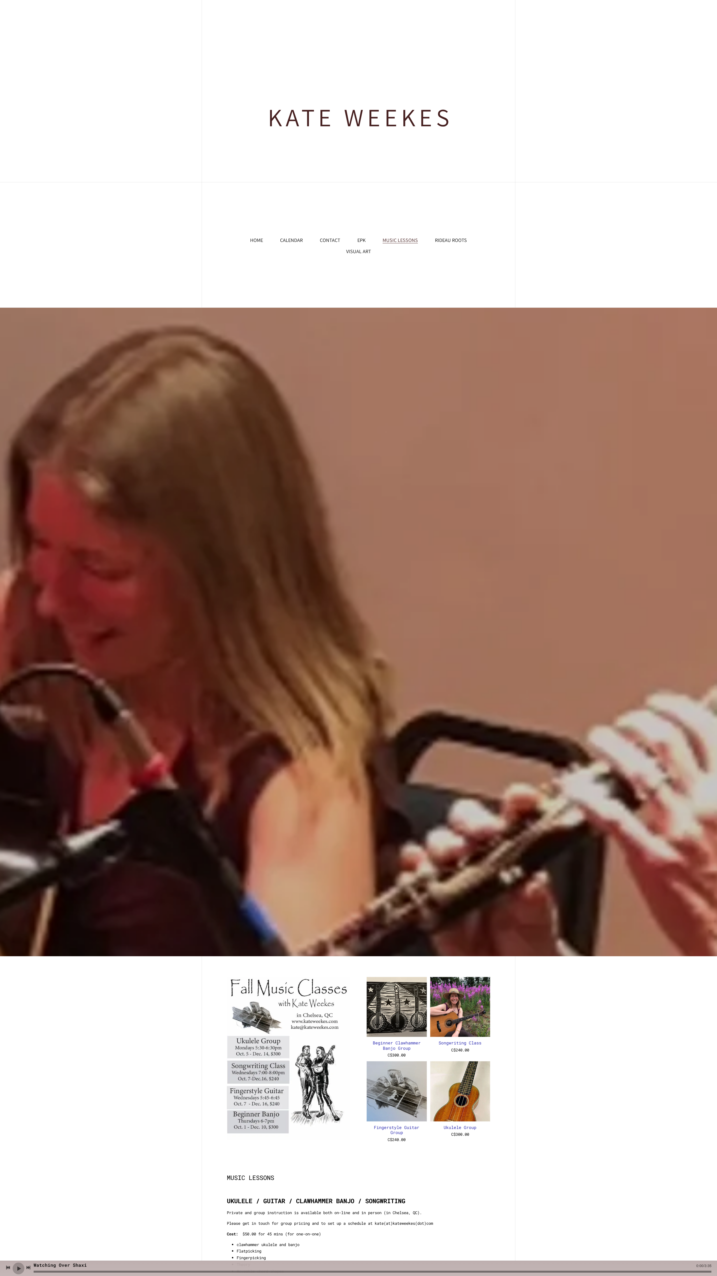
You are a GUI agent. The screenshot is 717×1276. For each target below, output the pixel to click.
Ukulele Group (460, 1127)
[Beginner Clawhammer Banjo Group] (397, 1007)
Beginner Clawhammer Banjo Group (397, 1045)
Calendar (291, 240)
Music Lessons (400, 240)
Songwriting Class (460, 1043)
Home (256, 240)
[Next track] (28, 1267)
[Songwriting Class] (460, 1007)
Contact (330, 240)
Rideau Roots (451, 240)
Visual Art (358, 251)
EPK (361, 240)
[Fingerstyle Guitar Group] (397, 1091)
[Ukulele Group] (460, 1091)
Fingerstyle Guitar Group (396, 1130)
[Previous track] (8, 1267)
